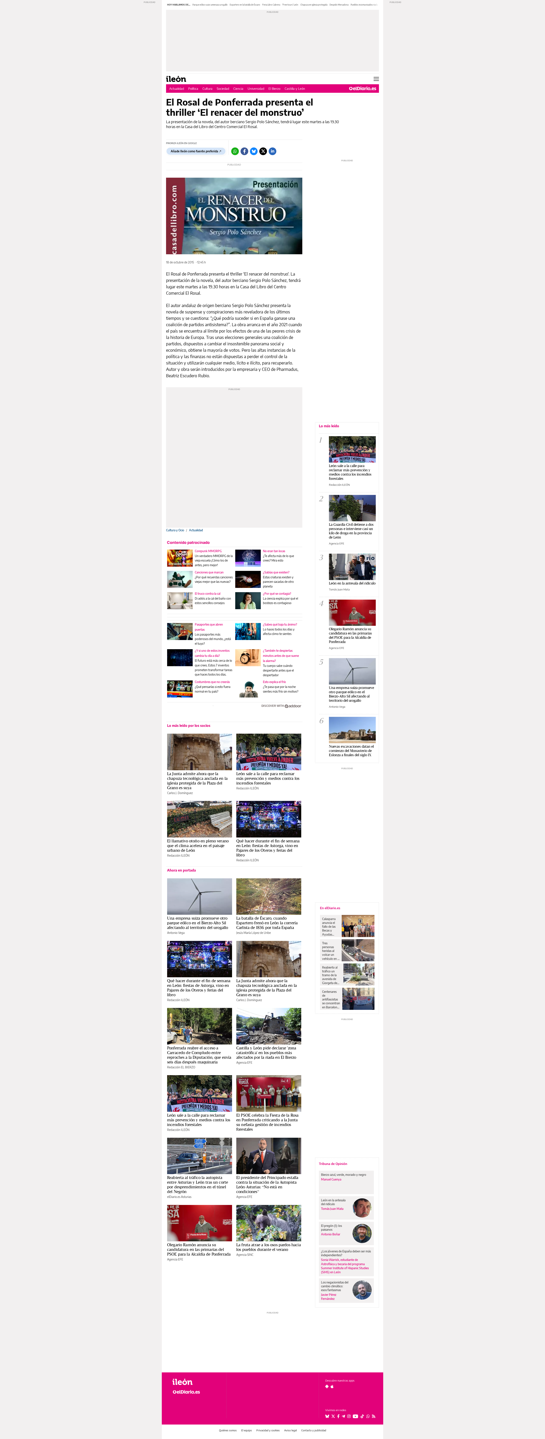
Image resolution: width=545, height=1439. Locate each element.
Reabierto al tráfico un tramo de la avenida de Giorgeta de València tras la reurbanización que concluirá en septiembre (331, 975)
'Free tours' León (290, 4)
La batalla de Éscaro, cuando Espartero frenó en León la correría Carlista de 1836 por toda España (267, 923)
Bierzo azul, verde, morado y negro (343, 1174)
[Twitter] (263, 151)
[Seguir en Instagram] (349, 1416)
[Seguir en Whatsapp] (368, 1416)
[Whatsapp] (235, 151)
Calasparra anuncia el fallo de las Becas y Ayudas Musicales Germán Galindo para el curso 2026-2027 (330, 926)
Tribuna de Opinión (333, 1164)
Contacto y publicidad (313, 1430)
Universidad (256, 88)
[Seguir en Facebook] (338, 1416)
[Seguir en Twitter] (333, 1416)
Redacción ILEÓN (247, 788)
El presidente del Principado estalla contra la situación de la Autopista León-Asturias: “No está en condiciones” (267, 1184)
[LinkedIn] (272, 151)
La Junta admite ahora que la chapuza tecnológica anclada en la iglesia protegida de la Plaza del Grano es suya (197, 780)
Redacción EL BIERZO (181, 1067)
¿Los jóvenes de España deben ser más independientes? (346, 1253)
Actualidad (176, 88)
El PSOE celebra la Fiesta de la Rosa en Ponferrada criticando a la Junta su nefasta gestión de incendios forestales (267, 1122)
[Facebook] (244, 151)
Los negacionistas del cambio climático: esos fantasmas (334, 1286)
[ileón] (195, 1382)
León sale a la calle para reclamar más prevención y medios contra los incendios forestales (267, 778)
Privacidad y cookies (268, 1430)
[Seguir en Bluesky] (327, 1416)
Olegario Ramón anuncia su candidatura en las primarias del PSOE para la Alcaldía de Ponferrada (199, 1249)
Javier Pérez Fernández (328, 1296)
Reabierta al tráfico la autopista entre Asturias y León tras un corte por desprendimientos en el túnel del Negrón (197, 1184)
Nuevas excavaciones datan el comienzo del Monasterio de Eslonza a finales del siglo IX (351, 750)
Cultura (207, 88)
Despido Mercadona (339, 4)
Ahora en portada (181, 870)
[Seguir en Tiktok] (362, 1416)
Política (193, 88)
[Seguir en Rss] (373, 1416)
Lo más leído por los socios (188, 725)
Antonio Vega (176, 933)
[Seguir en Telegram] (343, 1416)
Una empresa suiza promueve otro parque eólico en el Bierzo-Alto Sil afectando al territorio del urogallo (197, 923)
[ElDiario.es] (363, 88)
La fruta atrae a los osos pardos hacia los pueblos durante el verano (268, 1247)
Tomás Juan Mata (339, 589)
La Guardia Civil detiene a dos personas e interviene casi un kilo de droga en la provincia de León (351, 530)
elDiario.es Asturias (179, 1197)
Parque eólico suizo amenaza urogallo (210, 4)
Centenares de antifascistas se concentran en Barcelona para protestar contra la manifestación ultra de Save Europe (331, 999)
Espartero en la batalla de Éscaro (245, 4)
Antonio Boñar (330, 1234)
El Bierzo (274, 88)
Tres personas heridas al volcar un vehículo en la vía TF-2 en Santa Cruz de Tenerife (331, 950)
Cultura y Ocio (175, 530)
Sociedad (223, 88)
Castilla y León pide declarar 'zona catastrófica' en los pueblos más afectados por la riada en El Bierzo (266, 1052)
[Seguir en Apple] (332, 1386)
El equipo (246, 1430)
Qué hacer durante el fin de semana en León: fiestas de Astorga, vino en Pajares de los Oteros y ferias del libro (268, 847)
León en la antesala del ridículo (352, 583)
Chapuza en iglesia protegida (313, 4)
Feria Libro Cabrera (271, 4)
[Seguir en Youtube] (355, 1416)
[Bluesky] (254, 151)
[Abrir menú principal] (376, 79)
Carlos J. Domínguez (180, 793)
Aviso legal (290, 1430)
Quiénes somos (228, 1430)
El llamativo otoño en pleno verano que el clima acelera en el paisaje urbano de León (198, 845)
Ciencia (238, 88)
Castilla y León (295, 88)
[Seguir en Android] (326, 1386)
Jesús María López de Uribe (253, 933)
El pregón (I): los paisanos (331, 1227)
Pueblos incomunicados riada (364, 4)
